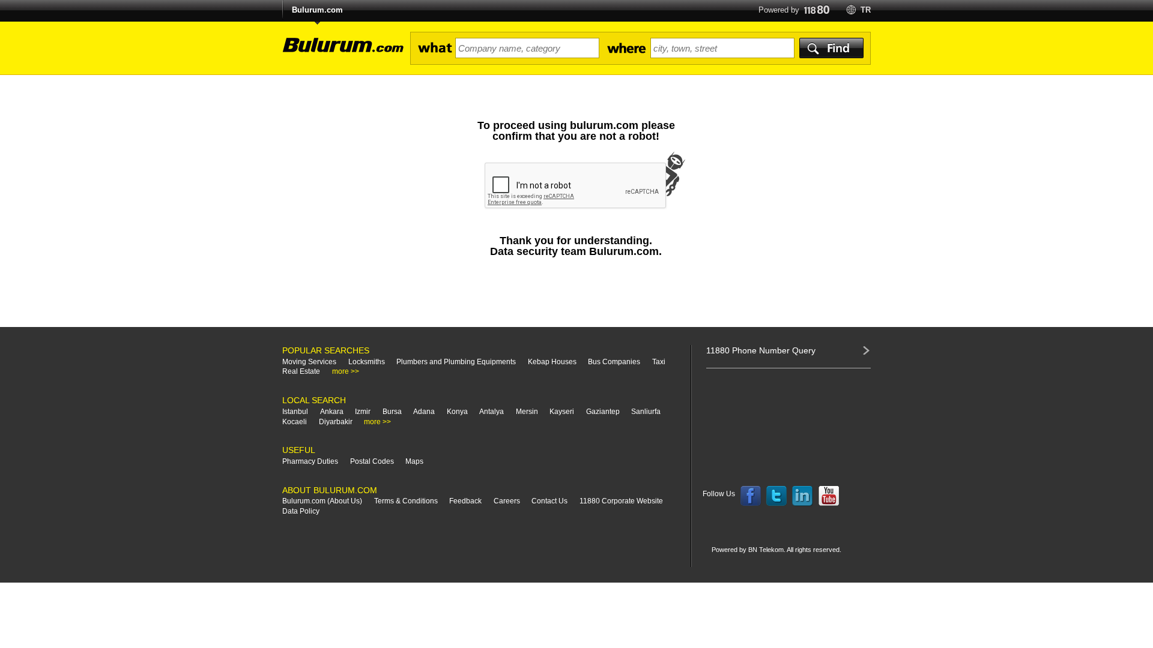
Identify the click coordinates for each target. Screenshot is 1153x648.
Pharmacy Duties (310, 461)
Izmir (363, 411)
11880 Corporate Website (621, 501)
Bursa (392, 411)
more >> (345, 371)
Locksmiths (366, 362)
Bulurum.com (317, 9)
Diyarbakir (336, 422)
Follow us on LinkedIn (803, 496)
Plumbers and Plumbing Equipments (456, 362)
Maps (414, 461)
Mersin (527, 411)
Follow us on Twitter (776, 496)
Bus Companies (614, 362)
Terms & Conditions (406, 501)
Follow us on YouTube (829, 496)
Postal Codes (372, 461)
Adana (424, 411)
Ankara (331, 411)
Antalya (491, 411)
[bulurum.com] (339, 52)
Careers (507, 501)
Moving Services (309, 362)
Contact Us (549, 501)
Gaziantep (603, 411)
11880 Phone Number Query (761, 350)
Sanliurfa (646, 411)
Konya (457, 411)
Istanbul (295, 411)
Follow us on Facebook (750, 496)
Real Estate (301, 371)
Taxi (658, 362)
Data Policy (300, 511)
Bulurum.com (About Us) (322, 501)
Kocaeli (294, 422)
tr (866, 9)
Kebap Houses (552, 362)
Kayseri (561, 411)
